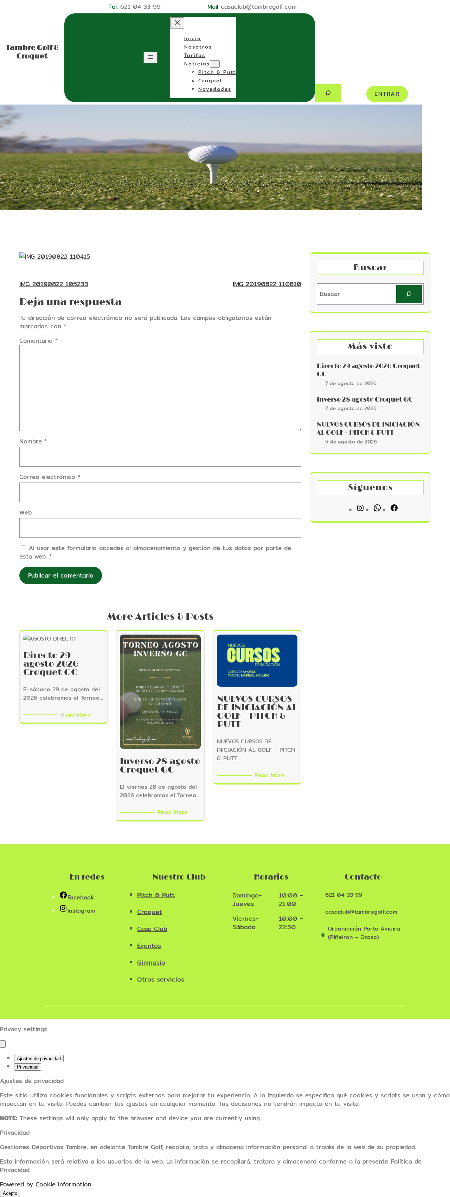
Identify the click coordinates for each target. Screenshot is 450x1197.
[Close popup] (3, 1044)
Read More (77, 715)
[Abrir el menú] (150, 57)
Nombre (33, 441)
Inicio (192, 38)
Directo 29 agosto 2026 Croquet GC (368, 370)
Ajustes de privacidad (39, 1058)
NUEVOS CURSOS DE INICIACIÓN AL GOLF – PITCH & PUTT (368, 429)
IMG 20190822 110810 (267, 284)
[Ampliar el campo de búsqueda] (328, 93)
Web (25, 512)
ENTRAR (387, 93)
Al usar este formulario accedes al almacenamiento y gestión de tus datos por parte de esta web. (155, 552)
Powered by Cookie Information (45, 1184)
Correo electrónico (49, 477)
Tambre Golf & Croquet (32, 52)
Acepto (10, 1193)
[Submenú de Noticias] (215, 64)
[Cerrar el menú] (177, 23)
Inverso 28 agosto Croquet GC (365, 400)
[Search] (409, 294)
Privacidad (27, 1067)
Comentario (38, 340)
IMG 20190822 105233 (53, 284)
